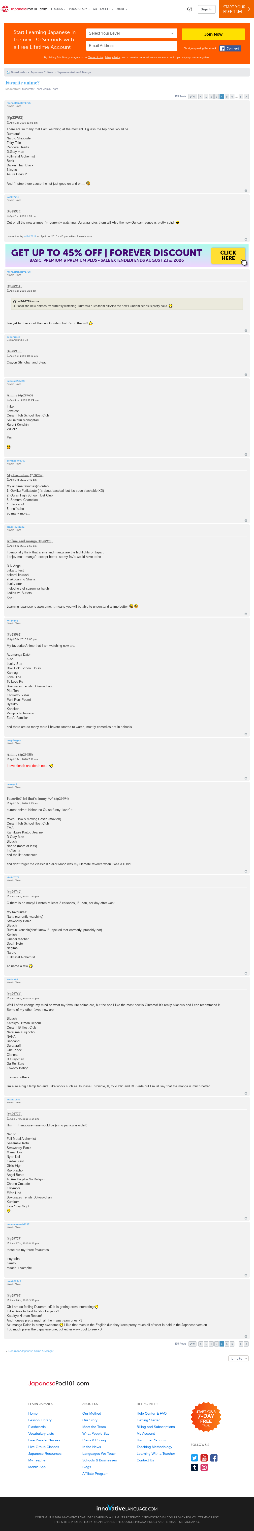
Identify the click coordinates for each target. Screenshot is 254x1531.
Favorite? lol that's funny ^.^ (30, 798)
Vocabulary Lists (41, 1433)
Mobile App (37, 1467)
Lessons (57, 9)
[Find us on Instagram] (204, 1467)
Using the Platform (151, 1440)
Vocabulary (78, 9)
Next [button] (246, 96)
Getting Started (148, 1420)
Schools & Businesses (99, 1460)
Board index (19, 72)
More (121, 9)
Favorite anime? (22, 82)
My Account (146, 1433)
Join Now (213, 34)
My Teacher (101, 9)
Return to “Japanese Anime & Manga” (31, 1350)
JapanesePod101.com (157, 1517)
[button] (189, 9)
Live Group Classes (43, 1447)
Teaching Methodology (154, 1447)
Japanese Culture (42, 72)
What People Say (95, 1433)
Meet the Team (94, 1427)
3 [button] (216, 96)
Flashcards (37, 1427)
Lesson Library (40, 1420)
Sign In (207, 9)
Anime (12, 395)
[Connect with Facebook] (230, 48)
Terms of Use (95, 57)
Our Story (89, 1420)
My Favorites (17, 474)
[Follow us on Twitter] (194, 1458)
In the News (91, 1447)
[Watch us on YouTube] (204, 1458)
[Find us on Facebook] (214, 1458)
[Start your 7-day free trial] (206, 1417)
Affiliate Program (95, 1474)
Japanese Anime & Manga (74, 72)
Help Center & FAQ (152, 1413)
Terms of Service (177, 1521)
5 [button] (227, 96)
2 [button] (211, 96)
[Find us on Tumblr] (194, 1467)
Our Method (91, 1413)
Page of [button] (192, 96)
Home (33, 1413)
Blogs (86, 1467)
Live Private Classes (44, 1440)
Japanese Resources (45, 1453)
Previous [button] (200, 96)
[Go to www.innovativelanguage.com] (127, 1507)
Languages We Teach (99, 1453)
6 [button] (232, 96)
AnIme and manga (22, 541)
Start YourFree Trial (234, 9)
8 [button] (241, 96)
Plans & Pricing (94, 1440)
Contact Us (145, 1460)
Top (246, 190)
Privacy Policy (112, 57)
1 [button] (206, 96)
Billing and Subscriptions (156, 1427)
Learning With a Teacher (156, 1453)
